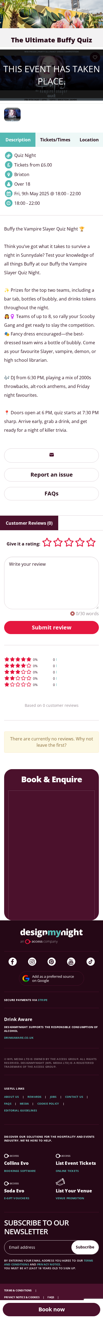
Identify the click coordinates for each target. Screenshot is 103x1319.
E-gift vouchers (16, 1198)
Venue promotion (70, 1198)
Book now (51, 1309)
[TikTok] (91, 962)
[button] (51, 659)
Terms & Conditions (18, 1290)
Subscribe (85, 1247)
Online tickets (67, 1171)
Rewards (34, 1097)
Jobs (53, 1097)
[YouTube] (71, 962)
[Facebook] (13, 962)
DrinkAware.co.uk (19, 1038)
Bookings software (20, 1171)
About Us (11, 1097)
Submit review (51, 627)
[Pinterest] (52, 962)
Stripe (43, 1000)
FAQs (51, 493)
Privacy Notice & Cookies (22, 1297)
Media (24, 1103)
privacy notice (48, 1264)
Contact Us (74, 1097)
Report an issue (51, 474)
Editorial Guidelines (20, 1110)
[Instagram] (32, 962)
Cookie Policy (48, 1103)
